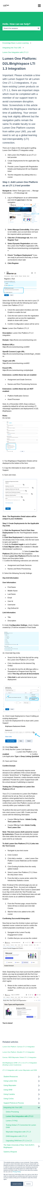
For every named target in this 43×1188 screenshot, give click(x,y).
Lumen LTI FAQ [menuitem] (11, 1121)
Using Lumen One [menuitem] (10, 1081)
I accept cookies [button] (17, 1184)
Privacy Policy (17, 1172)
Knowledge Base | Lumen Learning (16, 43)
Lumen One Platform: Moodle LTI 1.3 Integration (19, 1052)
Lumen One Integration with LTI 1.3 (15, 52)
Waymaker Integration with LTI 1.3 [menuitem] (18, 1132)
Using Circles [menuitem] (9, 1098)
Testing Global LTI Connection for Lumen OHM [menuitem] (21, 1126)
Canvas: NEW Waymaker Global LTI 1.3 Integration (19, 1057)
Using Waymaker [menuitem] (10, 1085)
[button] (38, 1077)
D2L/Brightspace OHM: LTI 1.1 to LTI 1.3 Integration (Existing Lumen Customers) (20, 1064)
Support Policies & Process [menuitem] (14, 1103)
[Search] (38, 28)
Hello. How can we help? (16, 24)
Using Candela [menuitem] (9, 1094)
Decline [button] (28, 1184)
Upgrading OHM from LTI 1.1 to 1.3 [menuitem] (19, 1141)
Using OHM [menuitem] (8, 1090)
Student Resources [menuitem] (11, 1076)
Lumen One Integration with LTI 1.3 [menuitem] (19, 1116)
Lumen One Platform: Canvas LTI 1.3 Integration (19, 1046)
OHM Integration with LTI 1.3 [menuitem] (16, 1136)
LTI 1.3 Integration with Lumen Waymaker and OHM (20, 1070)
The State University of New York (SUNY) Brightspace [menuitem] (19, 1146)
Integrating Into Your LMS (12, 48)
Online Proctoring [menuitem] (12, 1112)
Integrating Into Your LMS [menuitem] (13, 1107)
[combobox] (20, 28)
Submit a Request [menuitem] (10, 1152)
